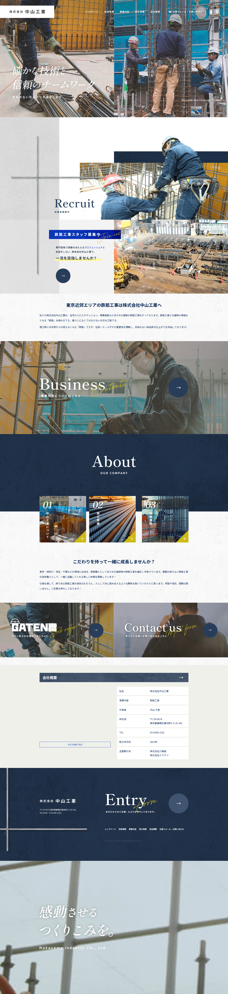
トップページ (110, 829)
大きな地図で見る (75, 744)
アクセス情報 (218, 12)
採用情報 (122, 829)
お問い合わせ (178, 803)
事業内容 (132, 829)
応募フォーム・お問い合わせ (172, 829)
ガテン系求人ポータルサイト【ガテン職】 (210, 12)
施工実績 (143, 829)
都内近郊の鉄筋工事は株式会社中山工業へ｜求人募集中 (200, 100)
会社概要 (153, 829)
